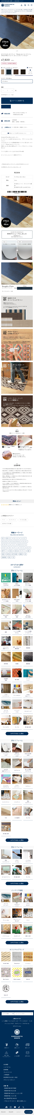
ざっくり (16, 538)
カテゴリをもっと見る (17, 733)
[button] (28, 5)
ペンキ (30, 1021)
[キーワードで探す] (31, 1013)
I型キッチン (9, 538)
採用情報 (6, 1069)
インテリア (23, 538)
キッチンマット (12, 9)
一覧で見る (30, 67)
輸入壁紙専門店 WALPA (10, 1098)
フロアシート (18, 1023)
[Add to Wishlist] (6, 106)
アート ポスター (24, 1021)
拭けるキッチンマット (20, 551)
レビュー (19, 1111)
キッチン (25, 541)
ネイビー (4, 547)
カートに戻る (28, 1112)
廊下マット (4, 551)
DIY (3, 538)
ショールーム (7, 1067)
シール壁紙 (5, 1021)
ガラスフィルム (17, 1026)
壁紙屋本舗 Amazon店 (10, 1090)
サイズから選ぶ (19, 9)
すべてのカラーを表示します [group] (30, 72)
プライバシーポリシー (9, 1079)
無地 (3, 554)
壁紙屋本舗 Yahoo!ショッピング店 (13, 1093)
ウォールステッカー (13, 1021)
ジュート (13, 544)
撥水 (29, 551)
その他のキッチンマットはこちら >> (11, 167)
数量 (2, 87)
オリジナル (4, 541)
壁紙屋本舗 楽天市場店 (10, 1088)
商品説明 (11, 1111)
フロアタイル (25, 1023)
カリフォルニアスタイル (15, 541)
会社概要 (6, 1064)
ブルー (10, 547)
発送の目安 (7, 113)
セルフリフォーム (22, 544)
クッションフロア (9, 1023)
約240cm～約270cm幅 (12, 554)
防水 (10, 557)
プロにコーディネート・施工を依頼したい (15, 1101)
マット (6, 9)
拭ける (11, 551)
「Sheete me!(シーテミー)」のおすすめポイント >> (15, 164)
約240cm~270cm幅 (28, 9)
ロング (28, 547)
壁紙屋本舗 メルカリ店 (10, 1095)
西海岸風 (4, 557)
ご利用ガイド (7, 127)
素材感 (20, 554)
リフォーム (22, 547)
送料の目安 (7, 120)
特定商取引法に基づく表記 (10, 1077)
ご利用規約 (6, 1074)
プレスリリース (8, 1072)
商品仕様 (3, 1111)
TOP (2, 9)
